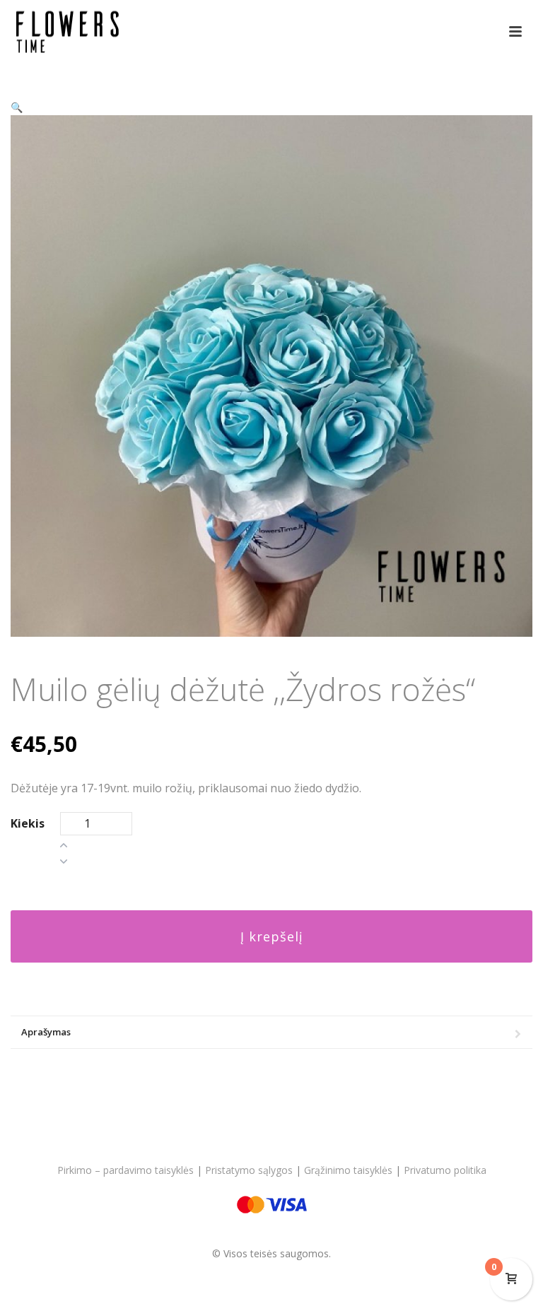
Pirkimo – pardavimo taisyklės (125, 1170)
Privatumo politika (445, 1170)
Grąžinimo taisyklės (348, 1170)
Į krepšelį (271, 936)
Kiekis (28, 823)
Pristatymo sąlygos (249, 1170)
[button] (17, 107)
